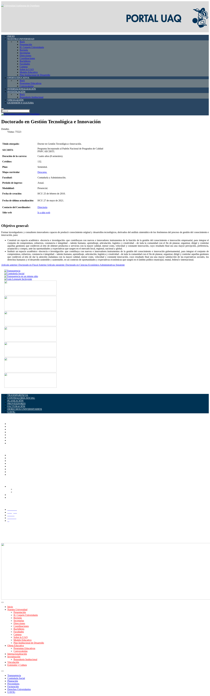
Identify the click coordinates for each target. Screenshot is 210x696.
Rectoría (11, 426)
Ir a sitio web (44, 212)
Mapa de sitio (13, 471)
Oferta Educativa (15, 645)
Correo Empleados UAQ (19, 458)
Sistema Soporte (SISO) (19, 460)
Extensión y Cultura (17, 665)
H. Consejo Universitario (26, 615)
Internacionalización (17, 654)
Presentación (20, 612)
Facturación (13, 686)
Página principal (15, 423)
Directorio (42, 207)
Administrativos (15, 497)
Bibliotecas (12, 466)
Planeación (12, 681)
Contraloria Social (16, 469)
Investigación (13, 656)
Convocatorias (21, 651)
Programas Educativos (24, 648)
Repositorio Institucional (25, 659)
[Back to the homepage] (20, 5)
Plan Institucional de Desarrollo (29, 642)
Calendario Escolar (16, 463)
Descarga (42, 172)
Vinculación (13, 662)
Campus (11, 443)
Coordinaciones (15, 434)
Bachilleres (12, 437)
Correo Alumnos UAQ (25, 489)
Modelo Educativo (23, 640)
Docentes (11, 494)
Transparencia (14, 675)
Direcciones (13, 432)
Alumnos (11, 486)
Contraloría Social (16, 678)
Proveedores (13, 683)
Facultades (12, 440)
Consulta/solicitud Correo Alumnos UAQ (34, 492)
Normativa (12, 474)
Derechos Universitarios (19, 689)
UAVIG (11, 692)
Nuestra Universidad (17, 609)
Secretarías (12, 429)
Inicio (10, 606)
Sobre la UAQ (21, 637)
